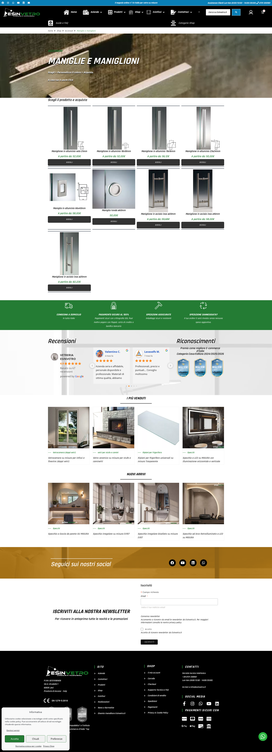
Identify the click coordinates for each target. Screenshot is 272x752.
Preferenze (56, 738)
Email (144, 596)
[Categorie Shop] (173, 23)
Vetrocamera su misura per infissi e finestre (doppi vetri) (66, 459)
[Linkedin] (23, 3)
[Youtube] (18, 3)
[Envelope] (29, 3)
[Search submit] (236, 12)
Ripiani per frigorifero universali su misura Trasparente (155, 459)
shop (151, 666)
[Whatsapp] (13, 3)
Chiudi (35, 738)
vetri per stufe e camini (108, 452)
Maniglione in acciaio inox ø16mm (203, 214)
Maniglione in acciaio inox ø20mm (158, 214)
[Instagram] (8, 3)
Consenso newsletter (150, 616)
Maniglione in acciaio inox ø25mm (69, 276)
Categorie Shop (186, 23)
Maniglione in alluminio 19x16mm (158, 151)
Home (50, 30)
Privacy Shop (48, 746)
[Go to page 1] (128, 386)
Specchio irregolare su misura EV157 (111, 534)
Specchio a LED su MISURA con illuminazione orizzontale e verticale (201, 459)
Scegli (69, 162)
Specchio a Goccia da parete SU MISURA (68, 534)
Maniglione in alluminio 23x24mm (202, 151)
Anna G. (110, 351)
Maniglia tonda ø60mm (114, 210)
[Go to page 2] (131, 386)
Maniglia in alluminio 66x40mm (69, 208)
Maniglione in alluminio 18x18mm (114, 151)
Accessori (69, 30)
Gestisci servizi (13, 730)
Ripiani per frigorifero (152, 452)
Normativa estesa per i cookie (28, 746)
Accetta (15, 738)
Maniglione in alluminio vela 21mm (69, 151)
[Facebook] (3, 3)
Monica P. (150, 351)
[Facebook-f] (184, 703)
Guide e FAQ (62, 23)
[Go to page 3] (133, 386)
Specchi (190, 452)
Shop (59, 30)
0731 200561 (264, 3)
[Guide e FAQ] (50, 23)
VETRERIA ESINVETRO (68, 357)
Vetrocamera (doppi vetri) (64, 452)
